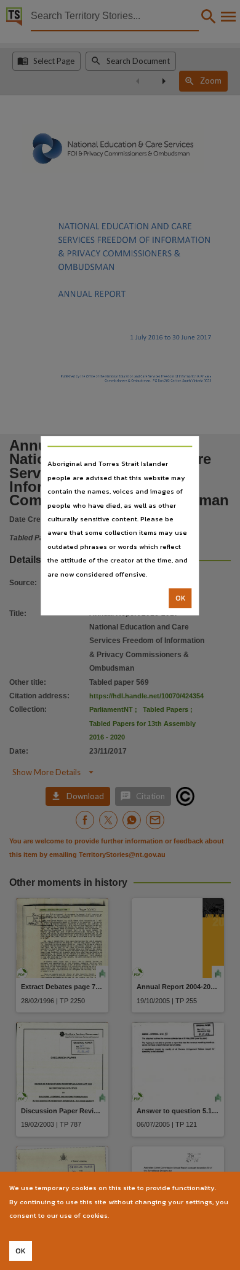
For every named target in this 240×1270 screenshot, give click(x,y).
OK (180, 598)
